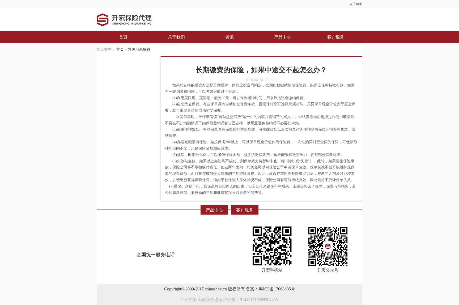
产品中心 (282, 37)
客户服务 (335, 37)
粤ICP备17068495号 (277, 289)
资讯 (229, 37)
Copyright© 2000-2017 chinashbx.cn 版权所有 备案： (211, 289)
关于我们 (176, 37)
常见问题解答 (139, 49)
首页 (123, 37)
